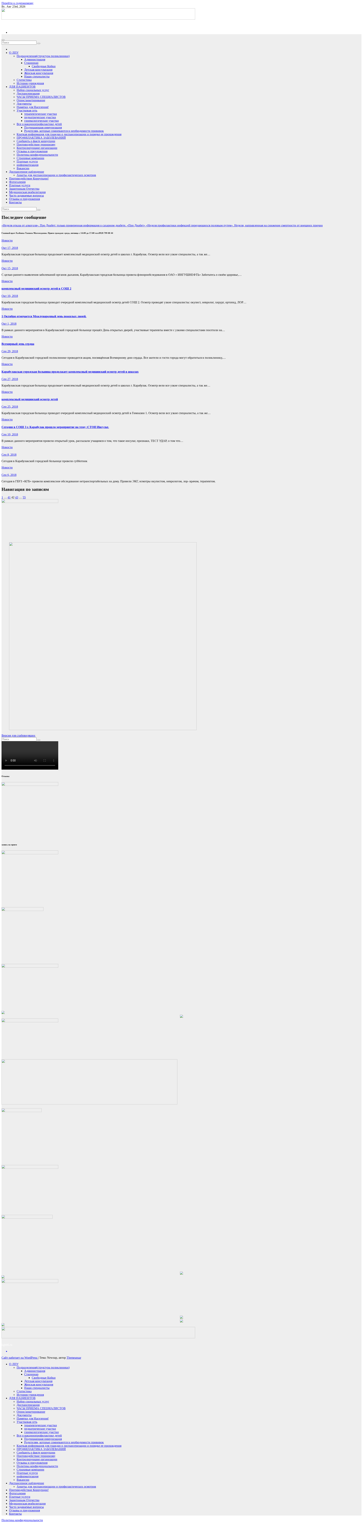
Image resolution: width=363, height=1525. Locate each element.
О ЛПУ (14, 52)
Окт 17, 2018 (10, 247)
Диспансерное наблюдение (26, 171)
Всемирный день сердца (18, 343)
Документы (24, 103)
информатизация (27, 165)
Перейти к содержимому (17, 3)
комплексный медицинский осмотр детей (30, 399)
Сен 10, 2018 (10, 434)
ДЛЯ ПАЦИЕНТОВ (22, 86)
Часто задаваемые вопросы (26, 195)
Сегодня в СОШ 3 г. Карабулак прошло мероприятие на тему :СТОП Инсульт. (55, 427)
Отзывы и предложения (32, 151)
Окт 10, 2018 (10, 295)
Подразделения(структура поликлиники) (43, 56)
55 (24, 497)
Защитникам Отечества (24, 188)
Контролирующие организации (37, 147)
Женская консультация (38, 73)
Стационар (31, 62)
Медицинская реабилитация (27, 192)
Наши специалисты (37, 76)
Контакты (15, 202)
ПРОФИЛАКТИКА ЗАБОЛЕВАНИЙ (41, 137)
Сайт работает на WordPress (20, 1357)
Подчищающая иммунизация (43, 127)
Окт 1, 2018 (9, 323)
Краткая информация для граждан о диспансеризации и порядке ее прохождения (69, 134)
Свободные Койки (44, 66)
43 (16, 497)
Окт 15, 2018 (10, 268)
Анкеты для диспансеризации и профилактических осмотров (56, 175)
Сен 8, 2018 (9, 454)
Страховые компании (30, 158)
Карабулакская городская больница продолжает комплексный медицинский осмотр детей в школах (70, 371)
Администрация (34, 59)
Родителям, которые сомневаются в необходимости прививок (64, 130)
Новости (7, 240)
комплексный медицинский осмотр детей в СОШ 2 (36, 288)
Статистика (24, 79)
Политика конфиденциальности (37, 154)
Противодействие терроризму (36, 144)
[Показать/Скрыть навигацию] (3, 39)
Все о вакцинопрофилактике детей (39, 124)
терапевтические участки (40, 113)
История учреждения (30, 83)
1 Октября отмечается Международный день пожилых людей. (44, 316)
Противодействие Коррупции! (29, 178)
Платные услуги (27, 161)
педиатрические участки (40, 117)
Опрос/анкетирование (31, 100)
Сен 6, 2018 (9, 474)
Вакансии (23, 168)
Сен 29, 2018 (10, 351)
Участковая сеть (27, 110)
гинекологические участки (41, 120)
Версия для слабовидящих (18, 735)
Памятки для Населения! (33, 107)
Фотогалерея (17, 182)
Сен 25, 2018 (10, 406)
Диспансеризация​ (28, 93)
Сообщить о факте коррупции (36, 141)
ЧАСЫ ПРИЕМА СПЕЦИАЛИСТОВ (41, 96)
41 (9, 497)
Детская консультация (38, 69)
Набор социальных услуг (33, 90)
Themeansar (74, 1357)
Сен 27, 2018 (10, 379)
